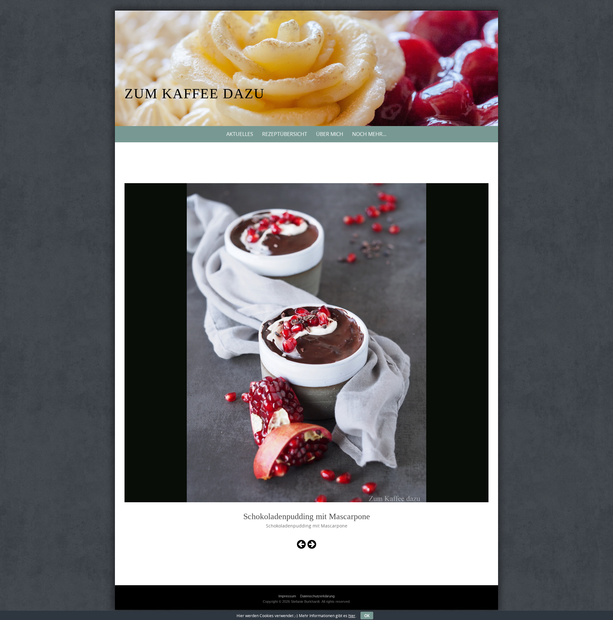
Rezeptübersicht (284, 134)
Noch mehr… (369, 134)
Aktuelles (239, 134)
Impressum (287, 596)
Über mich (329, 134)
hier (351, 615)
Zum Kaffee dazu (195, 93)
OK (366, 615)
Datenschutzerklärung (317, 596)
